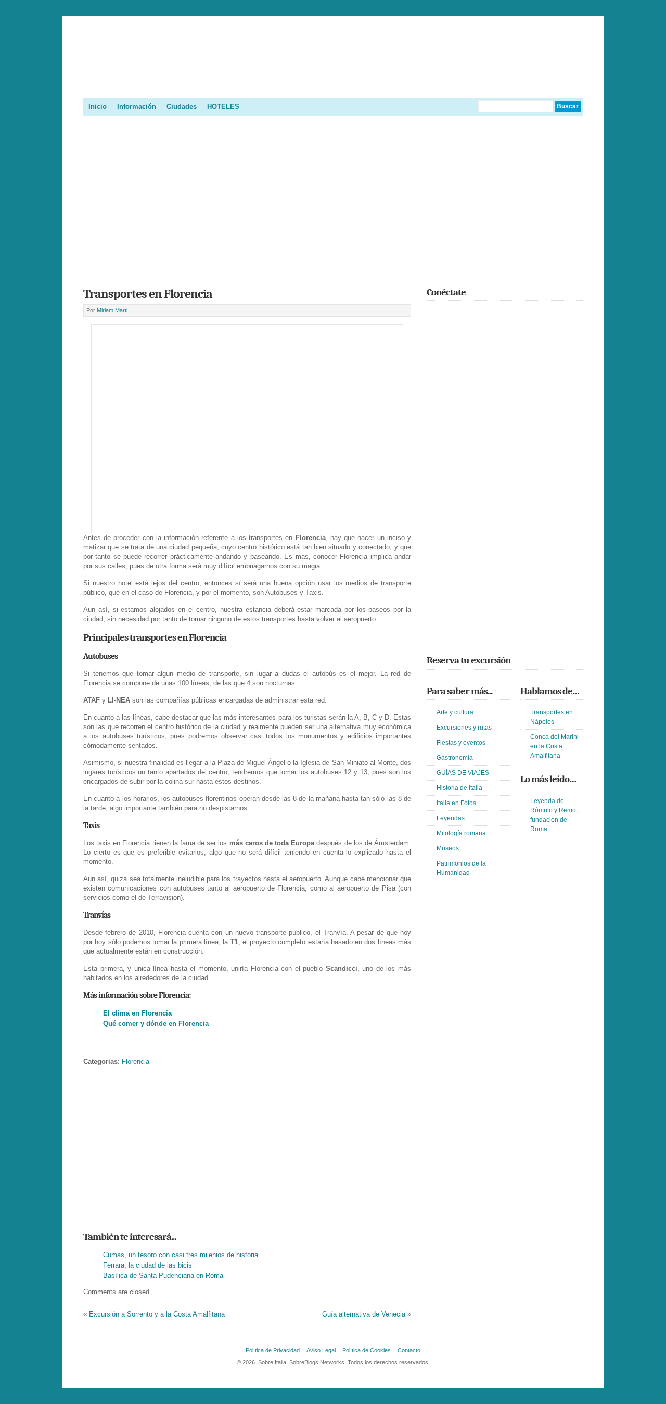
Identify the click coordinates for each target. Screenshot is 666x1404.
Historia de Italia (459, 788)
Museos (448, 848)
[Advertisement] (333, 198)
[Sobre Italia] (333, 85)
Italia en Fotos (456, 803)
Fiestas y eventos (461, 742)
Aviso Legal (321, 1350)
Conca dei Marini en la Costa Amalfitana (554, 746)
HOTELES (223, 106)
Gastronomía (455, 757)
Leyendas (451, 818)
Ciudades (181, 106)
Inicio (97, 106)
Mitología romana (461, 833)
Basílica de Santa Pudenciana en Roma (163, 1276)
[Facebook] (448, 315)
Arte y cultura (455, 712)
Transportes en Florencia (147, 293)
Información (136, 106)
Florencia (135, 1061)
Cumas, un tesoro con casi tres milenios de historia (180, 1255)
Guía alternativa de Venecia (363, 1314)
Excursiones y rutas (464, 727)
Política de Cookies (366, 1350)
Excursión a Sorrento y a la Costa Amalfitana (157, 1314)
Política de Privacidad (273, 1350)
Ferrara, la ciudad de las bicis (147, 1265)
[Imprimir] (89, 1045)
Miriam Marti (112, 310)
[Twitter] (433, 315)
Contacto (409, 1350)
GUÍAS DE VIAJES (463, 772)
